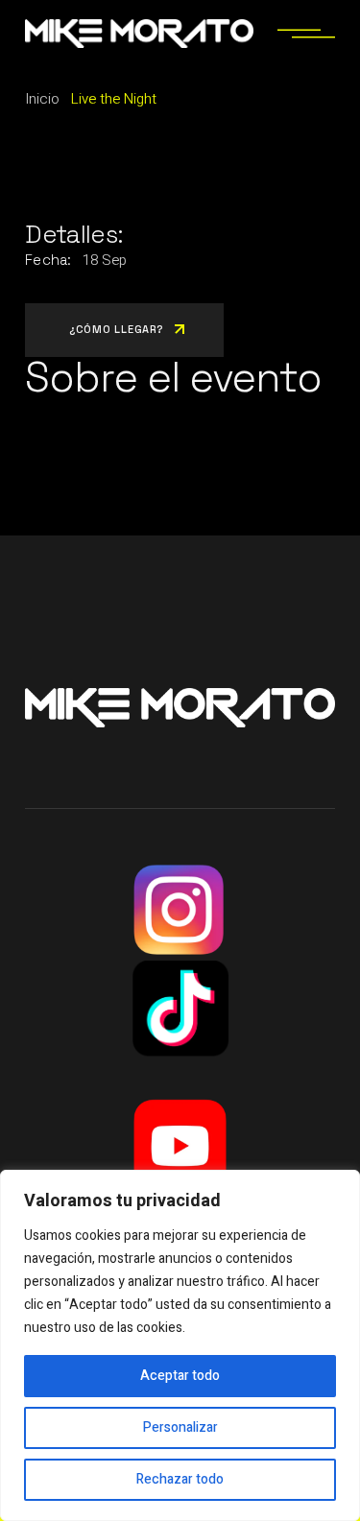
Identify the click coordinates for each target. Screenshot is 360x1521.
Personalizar (180, 1427)
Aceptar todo (180, 1376)
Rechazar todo (180, 1479)
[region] (180, 1345)
